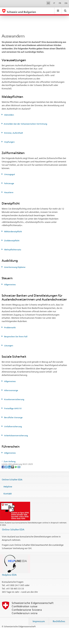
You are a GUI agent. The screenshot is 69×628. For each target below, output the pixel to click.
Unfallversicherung (13, 426)
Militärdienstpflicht (13, 231)
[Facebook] (3, 466)
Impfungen (9, 142)
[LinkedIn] (9, 466)
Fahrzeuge (9, 183)
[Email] (19, 466)
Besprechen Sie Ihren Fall (15, 336)
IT (54, 3)
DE (48, 3)
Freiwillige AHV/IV (13, 408)
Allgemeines (10, 284)
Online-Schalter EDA (12, 479)
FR (60, 3)
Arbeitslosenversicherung (16, 435)
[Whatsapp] (16, 466)
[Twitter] (6, 466)
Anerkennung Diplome (14, 267)
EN (66, 3)
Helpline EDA (9, 574)
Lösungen (8, 345)
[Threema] (12, 466)
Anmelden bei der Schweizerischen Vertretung (25, 124)
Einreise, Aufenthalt (13, 133)
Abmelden (9, 115)
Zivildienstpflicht (11, 240)
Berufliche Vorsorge (13, 417)
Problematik (10, 327)
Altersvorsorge (11, 390)
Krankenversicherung (14, 399)
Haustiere (8, 192)
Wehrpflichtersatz (12, 249)
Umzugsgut (9, 174)
